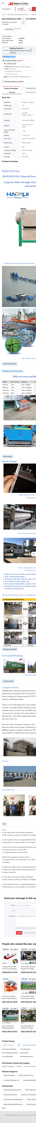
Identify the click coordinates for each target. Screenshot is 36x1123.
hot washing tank (7, 1056)
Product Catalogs (30, 1045)
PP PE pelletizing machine (10, 1053)
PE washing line (25, 1049)
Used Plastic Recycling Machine (13, 1099)
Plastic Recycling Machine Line (13, 1104)
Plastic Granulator (9, 1075)
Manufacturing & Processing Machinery (18, 14)
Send (19, 933)
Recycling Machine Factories (12, 1090)
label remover (24, 1053)
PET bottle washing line (9, 1049)
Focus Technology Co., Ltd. (25, 1115)
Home (3, 14)
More (4, 1108)
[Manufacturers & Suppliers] (18, 3)
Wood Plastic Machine (10, 1095)
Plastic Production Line (26, 1075)
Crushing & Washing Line (11, 1080)
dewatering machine (26, 1056)
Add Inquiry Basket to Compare (14, 81)
